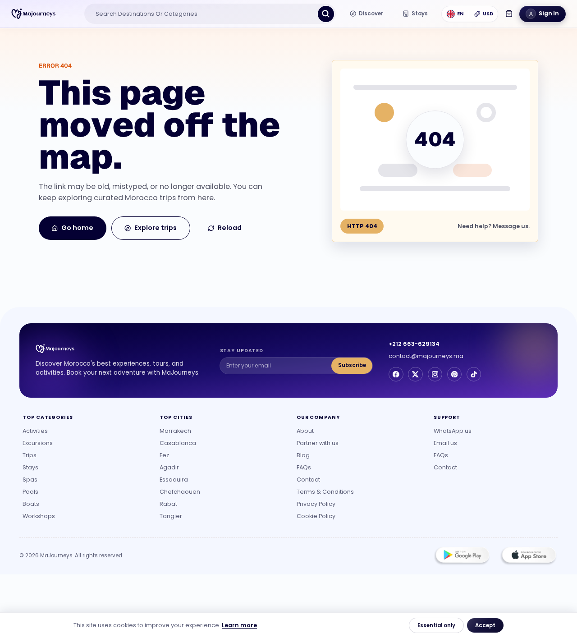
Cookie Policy (316, 516)
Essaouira (174, 479)
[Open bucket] (509, 13)
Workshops (39, 516)
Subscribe (352, 365)
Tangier (171, 516)
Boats (31, 504)
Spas (30, 479)
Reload (230, 227)
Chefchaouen (180, 492)
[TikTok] (474, 374)
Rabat (168, 504)
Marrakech (175, 431)
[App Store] (528, 556)
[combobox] (202, 14)
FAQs (304, 467)
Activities (35, 431)
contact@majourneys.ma (426, 356)
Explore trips (155, 227)
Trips (30, 455)
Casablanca (178, 443)
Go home (77, 227)
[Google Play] (462, 556)
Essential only (436, 625)
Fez (164, 455)
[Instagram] (435, 374)
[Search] (326, 14)
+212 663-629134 (414, 344)
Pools (30, 492)
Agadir (169, 467)
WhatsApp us (453, 431)
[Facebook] (396, 374)
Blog (303, 455)
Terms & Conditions (325, 492)
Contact (308, 479)
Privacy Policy (316, 504)
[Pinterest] (454, 374)
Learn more (239, 625)
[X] (415, 374)
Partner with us (318, 443)
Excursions (38, 443)
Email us (445, 443)
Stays (30, 467)
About (305, 431)
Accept (485, 625)
